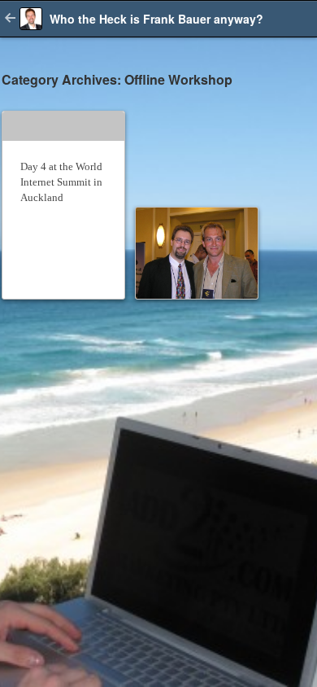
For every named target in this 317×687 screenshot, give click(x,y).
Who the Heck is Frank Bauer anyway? (156, 19)
